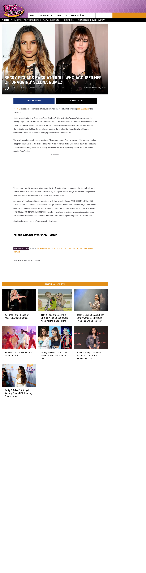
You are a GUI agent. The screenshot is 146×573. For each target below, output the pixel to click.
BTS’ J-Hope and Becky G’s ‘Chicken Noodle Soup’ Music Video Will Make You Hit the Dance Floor (54, 318)
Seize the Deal (69, 20)
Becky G (16, 109)
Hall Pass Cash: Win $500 (51, 20)
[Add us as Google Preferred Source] (92, 15)
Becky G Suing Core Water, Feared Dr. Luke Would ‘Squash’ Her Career (89, 355)
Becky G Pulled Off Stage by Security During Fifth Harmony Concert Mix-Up (18, 393)
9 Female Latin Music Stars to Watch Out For (18, 354)
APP (66, 15)
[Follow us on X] (104, 15)
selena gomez (34, 261)
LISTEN (58, 15)
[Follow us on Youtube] (109, 15)
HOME (32, 15)
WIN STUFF (75, 15)
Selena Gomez (83, 109)
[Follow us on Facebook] (98, 15)
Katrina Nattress (14, 88)
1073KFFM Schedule (45, 15)
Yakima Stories (83, 20)
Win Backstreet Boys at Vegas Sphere (25, 20)
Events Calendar (98, 20)
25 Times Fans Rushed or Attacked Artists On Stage (17, 316)
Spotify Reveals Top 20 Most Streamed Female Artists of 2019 (54, 355)
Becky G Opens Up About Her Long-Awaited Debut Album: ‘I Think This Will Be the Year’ (90, 318)
